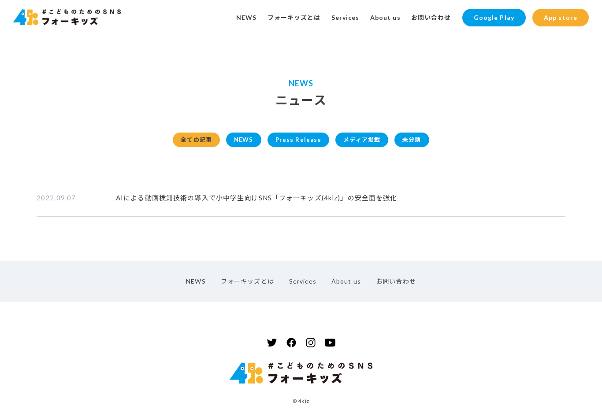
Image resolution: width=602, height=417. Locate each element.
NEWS (246, 18)
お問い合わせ (431, 18)
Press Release (298, 139)
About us (385, 18)
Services (345, 18)
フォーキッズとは (294, 18)
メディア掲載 (361, 139)
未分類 (411, 139)
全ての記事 (196, 139)
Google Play (494, 17)
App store (560, 17)
